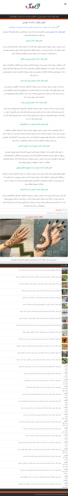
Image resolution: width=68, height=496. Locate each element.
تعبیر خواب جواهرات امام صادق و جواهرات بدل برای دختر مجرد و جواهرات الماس (40, 477)
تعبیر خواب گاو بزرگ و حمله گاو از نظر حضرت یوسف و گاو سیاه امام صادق (42, 456)
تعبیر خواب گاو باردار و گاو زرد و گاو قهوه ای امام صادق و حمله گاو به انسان (42, 304)
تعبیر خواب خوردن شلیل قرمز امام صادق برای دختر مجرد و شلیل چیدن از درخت (41, 408)
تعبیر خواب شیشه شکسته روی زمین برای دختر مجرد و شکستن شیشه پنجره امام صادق (39, 325)
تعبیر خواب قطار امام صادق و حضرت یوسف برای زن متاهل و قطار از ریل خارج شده (40, 422)
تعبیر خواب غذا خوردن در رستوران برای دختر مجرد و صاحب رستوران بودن (42, 380)
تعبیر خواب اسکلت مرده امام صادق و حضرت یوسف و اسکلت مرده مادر (43, 436)
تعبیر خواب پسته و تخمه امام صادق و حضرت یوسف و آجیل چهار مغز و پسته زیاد (40, 470)
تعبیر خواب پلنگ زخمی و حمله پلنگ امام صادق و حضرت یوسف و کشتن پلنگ (41, 291)
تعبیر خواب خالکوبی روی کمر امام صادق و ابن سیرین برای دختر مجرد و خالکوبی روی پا (39, 353)
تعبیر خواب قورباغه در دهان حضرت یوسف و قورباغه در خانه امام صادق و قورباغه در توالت (38, 277)
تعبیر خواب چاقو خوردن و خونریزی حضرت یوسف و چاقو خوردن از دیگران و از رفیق (40, 318)
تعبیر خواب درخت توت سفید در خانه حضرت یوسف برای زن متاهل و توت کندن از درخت (38, 360)
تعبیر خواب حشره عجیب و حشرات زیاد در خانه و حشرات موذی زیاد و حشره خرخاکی (39, 442)
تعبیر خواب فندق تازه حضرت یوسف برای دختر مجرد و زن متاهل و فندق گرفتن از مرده (39, 449)
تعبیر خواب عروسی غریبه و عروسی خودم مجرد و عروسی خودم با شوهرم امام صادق (40, 284)
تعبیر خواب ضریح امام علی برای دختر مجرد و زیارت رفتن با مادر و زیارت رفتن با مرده (39, 270)
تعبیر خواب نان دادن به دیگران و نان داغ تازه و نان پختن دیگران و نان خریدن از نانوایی (39, 346)
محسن (58, 213)
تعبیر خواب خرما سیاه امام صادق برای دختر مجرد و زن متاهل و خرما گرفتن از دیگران (39, 463)
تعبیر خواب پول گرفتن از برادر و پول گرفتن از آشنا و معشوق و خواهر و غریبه (42, 332)
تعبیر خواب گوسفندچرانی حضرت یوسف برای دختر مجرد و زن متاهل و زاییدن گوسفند (39, 484)
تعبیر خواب (58, 210)
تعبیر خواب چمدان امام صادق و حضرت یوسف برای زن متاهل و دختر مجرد (42, 429)
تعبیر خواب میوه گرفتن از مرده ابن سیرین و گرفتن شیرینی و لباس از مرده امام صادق (39, 339)
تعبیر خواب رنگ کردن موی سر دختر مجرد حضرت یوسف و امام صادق (43, 387)
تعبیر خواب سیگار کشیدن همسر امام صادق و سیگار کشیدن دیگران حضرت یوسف (40, 311)
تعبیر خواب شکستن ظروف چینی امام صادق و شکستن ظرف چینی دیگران (42, 373)
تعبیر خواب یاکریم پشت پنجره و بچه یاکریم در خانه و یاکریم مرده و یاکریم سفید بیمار (39, 401)
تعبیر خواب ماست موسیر (34, 22)
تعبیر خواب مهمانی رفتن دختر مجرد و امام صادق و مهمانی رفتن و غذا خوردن (41, 394)
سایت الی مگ (13, 32)
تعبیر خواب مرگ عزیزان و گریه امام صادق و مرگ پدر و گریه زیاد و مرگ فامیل (41, 298)
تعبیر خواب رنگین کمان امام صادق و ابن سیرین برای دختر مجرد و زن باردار (42, 415)
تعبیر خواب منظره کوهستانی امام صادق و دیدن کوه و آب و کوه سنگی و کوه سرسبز (40, 367)
